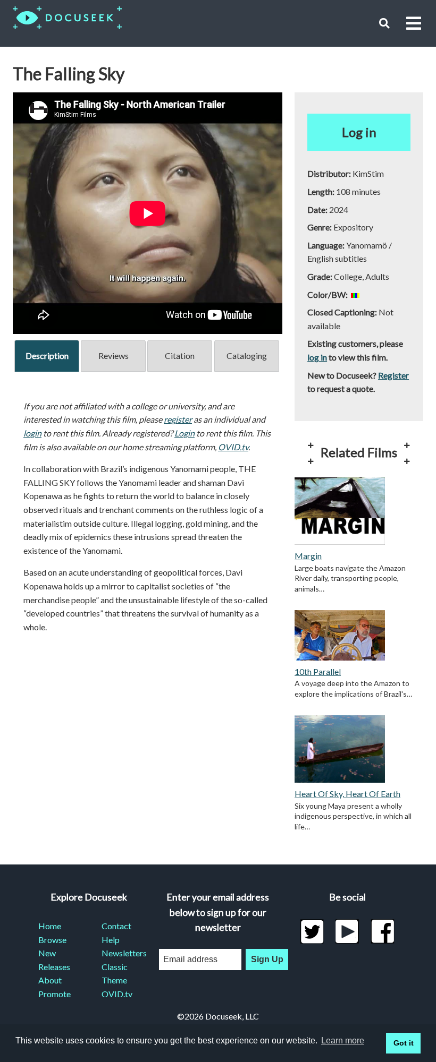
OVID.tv (233, 447)
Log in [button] (359, 132)
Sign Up (267, 959)
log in (317, 357)
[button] (384, 23)
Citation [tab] (180, 355)
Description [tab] (47, 355)
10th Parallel (318, 671)
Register (393, 375)
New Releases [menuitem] (54, 960)
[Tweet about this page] (312, 931)
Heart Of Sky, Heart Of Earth (347, 794)
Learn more (342, 1040)
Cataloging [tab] (247, 355)
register (178, 419)
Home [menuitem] (49, 926)
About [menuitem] (50, 980)
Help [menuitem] (111, 940)
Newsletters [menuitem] (120, 953)
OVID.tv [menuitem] (117, 994)
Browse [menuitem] (52, 940)
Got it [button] (403, 1043)
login (32, 433)
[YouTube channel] (347, 931)
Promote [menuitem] (54, 994)
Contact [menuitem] (116, 926)
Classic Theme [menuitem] (115, 974)
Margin (308, 556)
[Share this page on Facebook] (383, 931)
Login (184, 433)
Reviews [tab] (113, 355)
